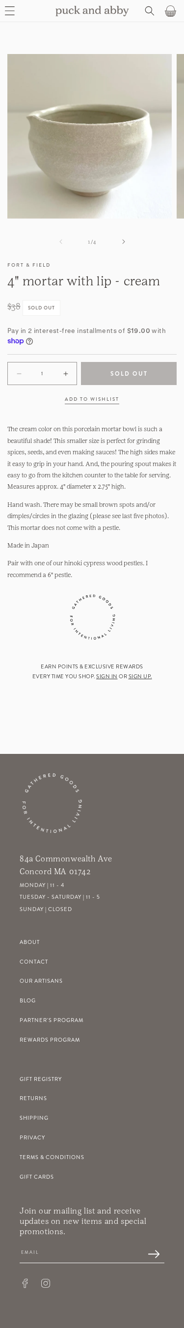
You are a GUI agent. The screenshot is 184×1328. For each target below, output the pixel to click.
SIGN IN (107, 676)
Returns (33, 1098)
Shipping (34, 1118)
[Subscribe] (148, 1255)
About (30, 942)
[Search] (148, 11)
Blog (28, 1000)
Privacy (32, 1137)
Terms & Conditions (52, 1157)
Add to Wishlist (92, 399)
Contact (34, 962)
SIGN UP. (140, 676)
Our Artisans (41, 981)
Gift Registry (41, 1079)
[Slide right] (123, 241)
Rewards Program (50, 1040)
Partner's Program (51, 1020)
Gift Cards (37, 1177)
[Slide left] (61, 241)
